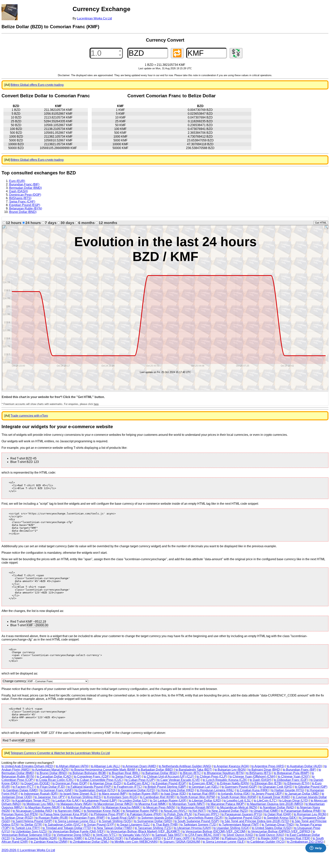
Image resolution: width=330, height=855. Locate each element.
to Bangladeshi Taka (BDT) (194, 769)
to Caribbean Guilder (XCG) (266, 841)
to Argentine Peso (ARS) (268, 766)
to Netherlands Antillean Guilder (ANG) (185, 766)
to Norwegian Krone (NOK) (102, 810)
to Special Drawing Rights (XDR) (34, 838)
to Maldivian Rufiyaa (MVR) (81, 807)
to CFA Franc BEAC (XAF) (203, 834)
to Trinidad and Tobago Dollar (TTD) (66, 828)
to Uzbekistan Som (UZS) (29, 831)
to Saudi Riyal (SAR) (122, 817)
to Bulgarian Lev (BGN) (230, 769)
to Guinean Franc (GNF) (56, 790)
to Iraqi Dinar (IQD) (173, 793)
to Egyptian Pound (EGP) (169, 783)
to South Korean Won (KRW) (237, 797)
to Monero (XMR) (70, 838)
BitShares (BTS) (20, 198)
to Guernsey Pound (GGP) (239, 786)
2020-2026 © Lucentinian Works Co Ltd (28, 850)
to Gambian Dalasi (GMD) (20, 790)
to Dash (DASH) (261, 780)
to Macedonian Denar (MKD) (113, 804)
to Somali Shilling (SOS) (115, 821)
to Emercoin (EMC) (202, 783)
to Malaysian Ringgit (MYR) (196, 807)
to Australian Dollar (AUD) (304, 766)
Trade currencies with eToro (29, 415)
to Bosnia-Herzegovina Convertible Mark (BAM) (103, 769)
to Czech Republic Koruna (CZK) (225, 780)
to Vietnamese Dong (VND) (72, 834)
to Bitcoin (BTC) (190, 773)
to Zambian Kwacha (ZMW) (49, 841)
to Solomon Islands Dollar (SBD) (160, 817)
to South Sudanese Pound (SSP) (196, 821)
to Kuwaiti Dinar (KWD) (274, 797)
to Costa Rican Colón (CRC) (55, 780)
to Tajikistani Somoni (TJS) (198, 824)
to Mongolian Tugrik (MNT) (187, 804)
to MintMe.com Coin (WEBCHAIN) (134, 841)
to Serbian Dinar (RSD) (17, 817)
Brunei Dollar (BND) (22, 212)
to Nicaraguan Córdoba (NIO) (32, 810)
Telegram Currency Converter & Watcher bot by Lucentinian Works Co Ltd (60, 753)
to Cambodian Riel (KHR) (157, 797)
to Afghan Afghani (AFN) (72, 766)
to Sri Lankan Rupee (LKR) (168, 800)
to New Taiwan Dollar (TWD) (113, 828)
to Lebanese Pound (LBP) (99, 800)
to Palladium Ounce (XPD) (143, 838)
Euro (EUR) (17, 181)
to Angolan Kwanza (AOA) (231, 766)
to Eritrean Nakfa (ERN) (233, 783)
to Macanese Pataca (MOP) (226, 804)
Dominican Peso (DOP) (25, 194)
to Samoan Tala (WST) (167, 834)
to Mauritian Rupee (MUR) (43, 807)
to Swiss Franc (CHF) (126, 776)
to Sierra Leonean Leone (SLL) (75, 821)
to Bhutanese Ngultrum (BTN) (224, 773)
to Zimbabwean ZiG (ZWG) (305, 841)
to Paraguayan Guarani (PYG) (241, 814)
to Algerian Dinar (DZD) (106, 783)
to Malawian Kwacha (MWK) (121, 807)
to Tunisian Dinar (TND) (278, 824)
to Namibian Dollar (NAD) (277, 807)
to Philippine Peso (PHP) (108, 814)
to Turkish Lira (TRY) (26, 828)
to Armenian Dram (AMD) (139, 766)
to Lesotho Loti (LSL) (237, 800)
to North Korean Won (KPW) (196, 797)
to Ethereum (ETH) (297, 783)
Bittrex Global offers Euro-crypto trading (37, 84)
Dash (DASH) (18, 191)
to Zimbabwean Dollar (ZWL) (89, 841)
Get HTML (321, 222)
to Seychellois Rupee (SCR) (203, 817)
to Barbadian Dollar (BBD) (155, 769)
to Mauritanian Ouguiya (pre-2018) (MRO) (275, 804)
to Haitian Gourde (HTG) (287, 790)
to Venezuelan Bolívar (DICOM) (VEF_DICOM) (214, 831)
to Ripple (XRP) (268, 838)
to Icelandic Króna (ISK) (234, 793)
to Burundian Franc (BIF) (299, 769)
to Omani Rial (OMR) (264, 810)
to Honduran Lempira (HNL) (215, 790)
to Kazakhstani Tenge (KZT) (31, 800)
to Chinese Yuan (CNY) (294, 776)
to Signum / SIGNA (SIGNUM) (180, 841)
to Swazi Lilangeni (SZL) (133, 824)
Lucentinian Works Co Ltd (94, 18)
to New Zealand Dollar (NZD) (228, 810)
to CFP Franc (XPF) (177, 838)
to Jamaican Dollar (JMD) (302, 793)
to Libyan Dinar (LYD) (293, 800)
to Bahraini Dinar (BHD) (264, 769)
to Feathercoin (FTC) (128, 786)
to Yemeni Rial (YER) (295, 838)
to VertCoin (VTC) (105, 834)
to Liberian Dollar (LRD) (205, 800)
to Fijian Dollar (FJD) (51, 786)
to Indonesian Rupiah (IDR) (39, 793)
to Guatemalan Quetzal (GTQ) (95, 790)
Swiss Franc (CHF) (22, 201)
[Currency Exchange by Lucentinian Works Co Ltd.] (10, 12)
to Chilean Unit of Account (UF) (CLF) (169, 776)
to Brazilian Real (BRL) (124, 773)
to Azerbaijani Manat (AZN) (50, 769)
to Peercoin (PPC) (206, 814)
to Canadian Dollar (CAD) (54, 776)
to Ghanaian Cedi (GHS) (276, 786)
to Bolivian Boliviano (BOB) (87, 773)
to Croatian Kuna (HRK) (253, 790)
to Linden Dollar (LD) (133, 800)
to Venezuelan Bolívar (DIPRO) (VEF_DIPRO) (279, 831)
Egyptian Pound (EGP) (24, 205)
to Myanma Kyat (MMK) (151, 804)
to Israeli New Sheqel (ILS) (78, 793)
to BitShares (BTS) (259, 773)
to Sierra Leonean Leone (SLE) (224, 841)
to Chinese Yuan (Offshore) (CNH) (252, 776)
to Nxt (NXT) (197, 810)
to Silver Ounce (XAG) (238, 834)
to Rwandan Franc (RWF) (87, 817)
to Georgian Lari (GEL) (204, 786)
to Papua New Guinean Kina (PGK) (64, 814)
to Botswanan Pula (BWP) (291, 773)
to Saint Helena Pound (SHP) (32, 821)
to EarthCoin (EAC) (137, 783)
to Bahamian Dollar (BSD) (160, 773)
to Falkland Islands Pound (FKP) (89, 786)
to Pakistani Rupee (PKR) (144, 814)
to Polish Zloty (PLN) (178, 814)
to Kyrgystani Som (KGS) (121, 797)
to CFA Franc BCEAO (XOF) (104, 838)
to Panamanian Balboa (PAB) (301, 810)
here (96, 404)
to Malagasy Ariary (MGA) (74, 804)
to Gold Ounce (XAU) (270, 834)
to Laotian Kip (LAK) (66, 800)
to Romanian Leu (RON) (310, 814)
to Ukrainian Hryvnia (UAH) (192, 828)
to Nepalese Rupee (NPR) (140, 810)
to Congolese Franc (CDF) (92, 776)
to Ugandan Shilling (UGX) (231, 828)
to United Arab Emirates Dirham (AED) (27, 766)
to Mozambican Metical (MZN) (237, 807)
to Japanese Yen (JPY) (50, 797)
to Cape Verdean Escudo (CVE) (178, 780)
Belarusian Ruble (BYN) (25, 208)
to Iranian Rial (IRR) (202, 793)
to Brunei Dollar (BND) (51, 773)
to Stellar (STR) (31, 824)
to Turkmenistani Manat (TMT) (239, 824)
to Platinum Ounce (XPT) (238, 838)
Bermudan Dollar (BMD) (25, 187)
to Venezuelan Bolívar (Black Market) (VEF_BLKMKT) (143, 831)
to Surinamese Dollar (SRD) (153, 821)
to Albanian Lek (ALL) (105, 766)
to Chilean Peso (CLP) (212, 776)
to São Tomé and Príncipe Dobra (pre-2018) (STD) (255, 821)
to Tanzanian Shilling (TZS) (153, 828)
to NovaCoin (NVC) (174, 810)
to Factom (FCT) (23, 786)
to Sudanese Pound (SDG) (243, 817)
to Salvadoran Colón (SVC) (63, 824)
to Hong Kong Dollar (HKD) (175, 790)
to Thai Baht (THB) (165, 824)
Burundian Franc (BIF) (24, 184)
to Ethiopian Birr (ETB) (266, 783)
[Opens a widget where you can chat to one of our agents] (315, 848)
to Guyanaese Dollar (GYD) (136, 790)
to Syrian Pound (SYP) (99, 824)
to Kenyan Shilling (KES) (85, 797)
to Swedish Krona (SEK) (280, 817)
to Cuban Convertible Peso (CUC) (100, 780)
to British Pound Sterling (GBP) (165, 786)
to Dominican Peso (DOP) (69, 783)
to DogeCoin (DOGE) (35, 783)
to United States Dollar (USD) (272, 828)
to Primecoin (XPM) (206, 838)
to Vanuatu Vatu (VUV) (134, 834)
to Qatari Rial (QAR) (277, 814)
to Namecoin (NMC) (68, 810)
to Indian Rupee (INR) (144, 793)
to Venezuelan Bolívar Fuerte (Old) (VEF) (77, 831)
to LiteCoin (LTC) (265, 800)
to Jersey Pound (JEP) (267, 793)
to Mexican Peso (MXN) (159, 807)
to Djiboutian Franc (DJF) (291, 780)
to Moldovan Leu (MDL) (39, 804)
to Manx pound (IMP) (113, 793)
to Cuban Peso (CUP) (140, 780)
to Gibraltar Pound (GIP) (311, 786)
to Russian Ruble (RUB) (51, 817)
